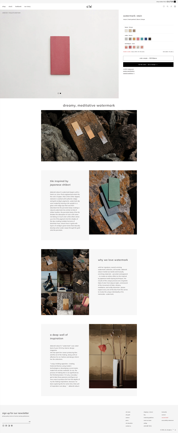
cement (164, 414)
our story (27, 6)
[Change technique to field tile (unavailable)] (142, 47)
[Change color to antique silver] (126, 39)
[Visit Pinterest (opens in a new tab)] (6, 425)
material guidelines (128, 73)
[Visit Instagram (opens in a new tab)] (3, 425)
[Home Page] (89, 6)
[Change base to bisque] (130, 30)
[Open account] (171, 6)
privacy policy (5, 416)
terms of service (14, 416)
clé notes (128, 412)
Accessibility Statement (168, 420)
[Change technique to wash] (134, 47)
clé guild (128, 414)
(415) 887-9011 (148, 426)
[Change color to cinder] (149, 39)
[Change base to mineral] (126, 30)
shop (4, 6)
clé (165, 430)
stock (10, 6)
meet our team (147, 420)
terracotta (164, 412)
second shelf (165, 417)
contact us (128, 426)
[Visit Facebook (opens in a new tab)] (9, 425)
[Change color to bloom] (138, 39)
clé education (129, 423)
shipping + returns (148, 412)
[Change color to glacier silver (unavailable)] (130, 39)
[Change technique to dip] (126, 47)
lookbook (18, 6)
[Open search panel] (167, 6)
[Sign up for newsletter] (16, 421)
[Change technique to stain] (130, 47)
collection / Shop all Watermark (11, 13)
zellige (145, 423)
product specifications (128, 71)
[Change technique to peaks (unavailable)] (138, 47)
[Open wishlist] (163, 6)
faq (144, 414)
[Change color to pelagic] (142, 39)
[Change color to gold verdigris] (134, 39)
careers (128, 417)
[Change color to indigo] (145, 39)
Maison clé (131, 69)
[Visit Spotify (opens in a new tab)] (12, 425)
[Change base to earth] (134, 30)
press (127, 420)
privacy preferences (24, 416)
